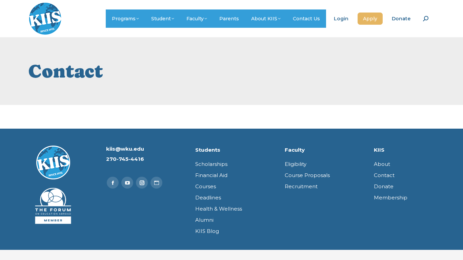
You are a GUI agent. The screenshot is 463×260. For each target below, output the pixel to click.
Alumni (204, 220)
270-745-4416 (125, 159)
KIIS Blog (207, 231)
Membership (390, 197)
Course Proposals (307, 175)
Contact (384, 175)
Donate (401, 19)
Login (341, 19)
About (382, 164)
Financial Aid (211, 175)
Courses (205, 186)
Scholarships (211, 164)
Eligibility (295, 164)
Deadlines (208, 197)
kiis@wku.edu (125, 149)
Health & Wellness (218, 208)
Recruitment (301, 186)
